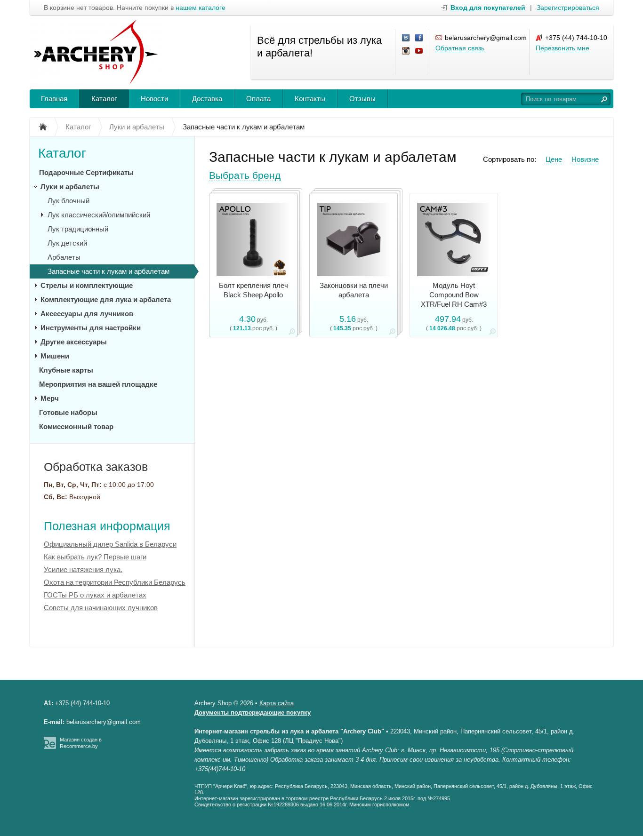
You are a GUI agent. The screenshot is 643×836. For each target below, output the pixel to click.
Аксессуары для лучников (86, 314)
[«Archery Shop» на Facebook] (419, 38)
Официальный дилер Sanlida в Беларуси (110, 544)
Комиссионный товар (76, 426)
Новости (154, 99)
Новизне (585, 159)
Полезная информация (107, 526)
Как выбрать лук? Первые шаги (95, 557)
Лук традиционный (78, 229)
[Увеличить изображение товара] (292, 333)
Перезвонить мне (562, 48)
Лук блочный (68, 201)
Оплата (258, 99)
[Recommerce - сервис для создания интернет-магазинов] (50, 747)
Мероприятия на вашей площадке (98, 384)
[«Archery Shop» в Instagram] (406, 51)
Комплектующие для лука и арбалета (105, 299)
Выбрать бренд (245, 175)
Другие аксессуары (73, 342)
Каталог (104, 99)
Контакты (310, 99)
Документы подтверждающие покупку (252, 712)
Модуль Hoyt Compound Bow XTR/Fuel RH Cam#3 (454, 294)
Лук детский (67, 243)
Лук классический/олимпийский (99, 215)
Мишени (54, 356)
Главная (54, 99)
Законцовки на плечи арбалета (354, 290)
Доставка (207, 99)
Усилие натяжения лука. (83, 569)
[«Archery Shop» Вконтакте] (406, 38)
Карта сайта (276, 703)
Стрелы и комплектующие (86, 285)
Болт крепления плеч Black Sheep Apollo (253, 290)
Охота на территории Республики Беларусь (114, 582)
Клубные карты (66, 370)
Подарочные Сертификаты (86, 172)
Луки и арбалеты (69, 187)
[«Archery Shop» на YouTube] (419, 51)
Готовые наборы (68, 412)
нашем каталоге (200, 7)
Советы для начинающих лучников (101, 608)
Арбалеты (64, 257)
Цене (554, 159)
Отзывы (362, 99)
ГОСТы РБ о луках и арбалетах (95, 595)
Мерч (49, 398)
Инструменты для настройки (90, 328)
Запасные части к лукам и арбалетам (108, 271)
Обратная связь (459, 48)
